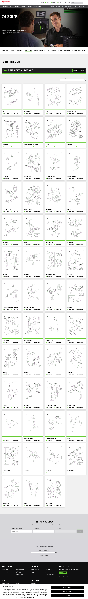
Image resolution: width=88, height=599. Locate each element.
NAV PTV (23, 7)
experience (52, 6)
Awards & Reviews (5, 583)
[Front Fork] (12, 260)
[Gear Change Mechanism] (33, 293)
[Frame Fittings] (55, 227)
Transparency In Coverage (21, 575)
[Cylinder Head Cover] (55, 162)
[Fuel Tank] (76, 260)
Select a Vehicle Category (17, 528)
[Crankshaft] (12, 162)
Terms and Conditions (42, 595)
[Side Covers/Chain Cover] (55, 423)
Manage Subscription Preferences (65, 576)
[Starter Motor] (12, 456)
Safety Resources (34, 572)
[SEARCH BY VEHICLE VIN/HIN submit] (56, 552)
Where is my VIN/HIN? (44, 555)
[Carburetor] (12, 129)
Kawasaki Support (34, 571)
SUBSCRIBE (63, 573)
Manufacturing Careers (20, 574)
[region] (44, 591)
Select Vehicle (58, 528)
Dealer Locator (33, 583)
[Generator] (55, 293)
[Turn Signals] (12, 489)
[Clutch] (55, 129)
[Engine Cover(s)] (33, 195)
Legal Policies (19, 571)
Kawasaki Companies (6, 571)
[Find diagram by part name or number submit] (85, 80)
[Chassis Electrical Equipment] (33, 129)
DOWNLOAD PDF (15, 113)
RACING (76, 6)
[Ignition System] (55, 325)
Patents (46, 572)
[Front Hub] (33, 260)
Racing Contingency (48, 569)
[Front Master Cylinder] (55, 260)
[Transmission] (76, 456)
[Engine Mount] (55, 195)
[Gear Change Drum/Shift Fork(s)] (12, 293)
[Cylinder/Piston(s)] (76, 162)
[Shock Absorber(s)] (33, 423)
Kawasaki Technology (20, 569)
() (47, 2)
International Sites (5, 572)
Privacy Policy (30, 597)
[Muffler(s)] (33, 358)
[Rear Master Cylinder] (55, 391)
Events (17, 583)
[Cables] (55, 97)
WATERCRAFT (29, 7)
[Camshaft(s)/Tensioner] (76, 97)
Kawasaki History (5, 569)
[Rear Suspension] (76, 391)
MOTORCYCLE (5, 7)
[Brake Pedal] (33, 97)
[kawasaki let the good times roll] (6, 2)
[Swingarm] (33, 456)
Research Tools (82, 6)
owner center (71, 6)
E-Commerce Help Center (49, 574)
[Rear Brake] (12, 391)
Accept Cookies (67, 587)
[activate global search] (84, 2)
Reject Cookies (67, 595)
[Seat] (12, 423)
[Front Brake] (76, 227)
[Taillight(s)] (55, 456)
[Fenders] (76, 195)
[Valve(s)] (33, 489)
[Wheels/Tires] (55, 489)
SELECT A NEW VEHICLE (79, 70)
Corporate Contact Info (35, 569)
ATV (11, 7)
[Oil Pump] (55, 358)
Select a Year (36, 528)
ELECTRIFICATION (37, 7)
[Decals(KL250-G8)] (12, 195)
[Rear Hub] (33, 391)
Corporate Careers (19, 572)
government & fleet (59, 6)
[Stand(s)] (76, 423)
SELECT (80, 531)
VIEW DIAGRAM (6, 113)
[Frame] (33, 227)
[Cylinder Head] (33, 162)
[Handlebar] (76, 293)
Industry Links (47, 571)
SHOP (66, 6)
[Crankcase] (76, 129)
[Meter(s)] (12, 358)
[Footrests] (12, 227)
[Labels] (76, 325)
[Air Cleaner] (12, 97)
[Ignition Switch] (33, 325)
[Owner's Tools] (76, 358)
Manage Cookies (67, 591)
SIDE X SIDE (16, 7)
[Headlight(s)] (12, 325)
